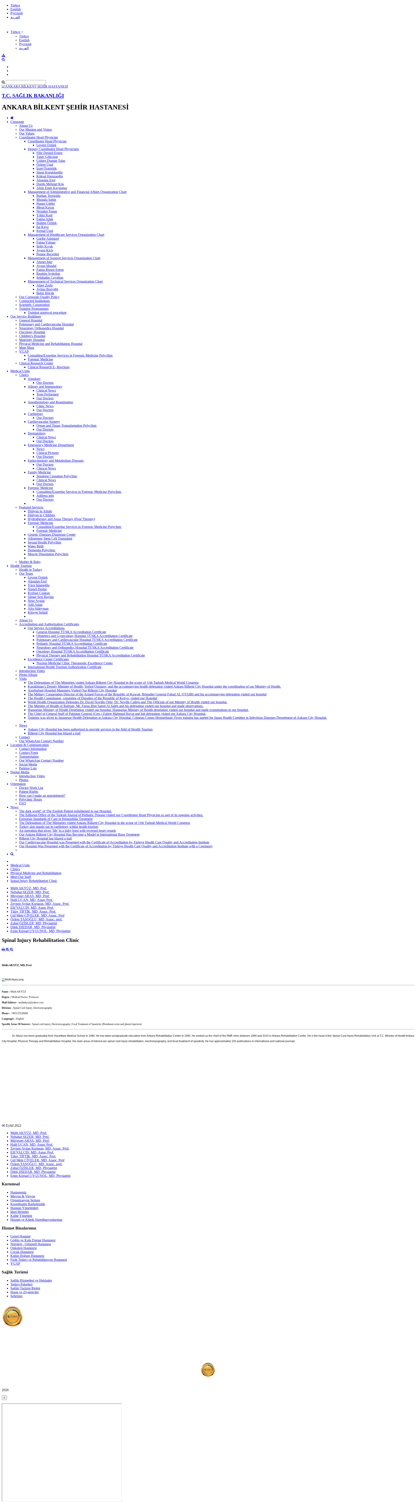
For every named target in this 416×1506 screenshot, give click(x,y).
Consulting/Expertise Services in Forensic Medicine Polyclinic (70, 355)
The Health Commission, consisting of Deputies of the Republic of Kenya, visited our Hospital (92, 698)
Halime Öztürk (46, 223)
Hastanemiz (18, 1192)
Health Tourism (21, 566)
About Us (25, 125)
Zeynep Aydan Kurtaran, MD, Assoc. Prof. (39, 904)
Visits (23, 679)
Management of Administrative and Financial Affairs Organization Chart (77, 192)
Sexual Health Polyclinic (45, 542)
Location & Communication (29, 745)
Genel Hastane (20, 1236)
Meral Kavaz (45, 207)
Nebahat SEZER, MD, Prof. (29, 892)
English (15, 9)
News (40, 449)
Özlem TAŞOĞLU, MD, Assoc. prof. (36, 919)
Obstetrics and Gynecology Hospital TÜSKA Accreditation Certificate (84, 636)
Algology (34, 379)
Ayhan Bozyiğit (47, 289)
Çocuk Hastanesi (22, 1252)
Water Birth (36, 546)
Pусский (16, 13)
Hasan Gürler (45, 203)
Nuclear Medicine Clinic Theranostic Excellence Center (74, 663)
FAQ (22, 803)
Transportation (29, 756)
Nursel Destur (37, 589)
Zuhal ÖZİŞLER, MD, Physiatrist (33, 923)
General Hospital (30, 320)
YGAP (24, 351)
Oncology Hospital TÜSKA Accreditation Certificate (72, 651)
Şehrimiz (16, 1296)
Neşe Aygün (36, 601)
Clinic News (45, 406)
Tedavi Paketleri (21, 1284)
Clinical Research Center (36, 363)
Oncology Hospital (32, 332)
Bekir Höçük (45, 293)
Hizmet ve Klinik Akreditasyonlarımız (36, 1219)
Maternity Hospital (32, 340)
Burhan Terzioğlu (48, 196)
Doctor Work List (31, 788)
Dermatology (37, 433)
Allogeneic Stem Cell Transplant (50, 538)
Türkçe (15, 5)
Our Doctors (45, 383)
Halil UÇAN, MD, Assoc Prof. (31, 900)
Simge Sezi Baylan (41, 597)
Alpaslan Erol (45, 180)
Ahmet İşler (44, 262)
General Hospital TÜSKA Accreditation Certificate (71, 632)
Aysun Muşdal (46, 266)
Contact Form (28, 753)
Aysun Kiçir (44, 250)
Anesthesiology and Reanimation (50, 402)
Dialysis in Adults (40, 511)
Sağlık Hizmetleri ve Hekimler (31, 1280)
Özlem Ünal (44, 164)
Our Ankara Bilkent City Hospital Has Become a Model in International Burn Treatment (79, 834)
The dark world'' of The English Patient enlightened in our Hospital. (65, 811)
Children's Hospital (32, 336)
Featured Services (31, 507)
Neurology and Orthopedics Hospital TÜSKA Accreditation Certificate (84, 647)
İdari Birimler (19, 1212)
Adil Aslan (35, 605)
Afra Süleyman (38, 608)
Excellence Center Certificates (48, 659)
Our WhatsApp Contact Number (41, 741)
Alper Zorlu (44, 285)
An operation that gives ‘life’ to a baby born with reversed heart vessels (67, 830)
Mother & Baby (30, 562)
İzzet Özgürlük (46, 168)
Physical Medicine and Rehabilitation (35, 873)
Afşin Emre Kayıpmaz (51, 188)
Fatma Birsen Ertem (50, 270)
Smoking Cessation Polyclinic (56, 476)
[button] (16, 32)
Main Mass (26, 347)
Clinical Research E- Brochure (49, 367)
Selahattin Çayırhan (49, 277)
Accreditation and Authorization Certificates (49, 624)
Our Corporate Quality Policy (39, 297)
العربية (15, 17)
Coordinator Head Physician (38, 137)
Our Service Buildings (25, 316)
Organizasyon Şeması (25, 1200)
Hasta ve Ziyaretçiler (24, 1292)
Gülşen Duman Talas (50, 161)
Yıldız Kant (44, 215)
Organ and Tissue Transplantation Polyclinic (66, 425)
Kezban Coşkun (39, 593)
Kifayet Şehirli (38, 612)
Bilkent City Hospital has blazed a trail (54, 733)
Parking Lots (28, 768)
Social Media (28, 764)
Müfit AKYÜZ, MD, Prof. (28, 888)
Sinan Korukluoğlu (49, 172)
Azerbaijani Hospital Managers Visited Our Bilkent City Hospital (72, 690)
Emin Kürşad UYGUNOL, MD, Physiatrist (40, 931)
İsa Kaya (42, 227)
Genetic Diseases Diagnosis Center (52, 534)
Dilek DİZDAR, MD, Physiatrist (32, 927)
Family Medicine (39, 472)
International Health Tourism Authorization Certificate (64, 667)
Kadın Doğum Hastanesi (27, 1256)
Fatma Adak (44, 219)
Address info (45, 495)
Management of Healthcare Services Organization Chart (66, 235)
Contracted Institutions (34, 301)
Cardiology (35, 414)
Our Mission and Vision (35, 129)
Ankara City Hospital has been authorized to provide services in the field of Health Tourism (90, 729)
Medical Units (20, 371)
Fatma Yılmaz (45, 242)
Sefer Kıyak (44, 246)
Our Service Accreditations (46, 628)
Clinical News (46, 390)
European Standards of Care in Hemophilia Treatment (56, 819)
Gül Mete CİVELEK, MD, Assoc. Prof (37, 915)
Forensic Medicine (40, 359)
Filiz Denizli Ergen (49, 153)
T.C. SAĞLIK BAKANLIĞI (33, 95)
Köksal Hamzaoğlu (49, 176)
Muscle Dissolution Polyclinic (48, 554)
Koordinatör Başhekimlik (27, 1204)
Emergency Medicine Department (51, 445)
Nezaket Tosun (46, 211)
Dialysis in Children (41, 515)
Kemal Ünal (44, 231)
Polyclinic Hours (30, 799)
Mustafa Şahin (46, 199)
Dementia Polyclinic (41, 550)
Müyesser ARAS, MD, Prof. (30, 896)
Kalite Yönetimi (21, 1216)
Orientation (18, 784)
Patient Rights (28, 791)
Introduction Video (32, 671)
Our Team (26, 573)
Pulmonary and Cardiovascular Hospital (46, 324)
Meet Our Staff (20, 877)
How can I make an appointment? (42, 795)
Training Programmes (34, 309)
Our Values (26, 133)
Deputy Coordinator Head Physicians (53, 149)
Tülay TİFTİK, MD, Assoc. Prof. (33, 911)
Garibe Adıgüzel (47, 238)
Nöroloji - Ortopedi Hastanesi (30, 1244)
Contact (24, 737)
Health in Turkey (30, 569)
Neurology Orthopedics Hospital (41, 328)
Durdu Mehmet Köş (50, 184)
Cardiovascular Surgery (44, 421)
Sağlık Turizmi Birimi (25, 1288)
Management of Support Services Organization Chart (64, 258)
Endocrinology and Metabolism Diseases (56, 460)
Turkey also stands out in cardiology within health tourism (58, 827)
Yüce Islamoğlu (38, 585)
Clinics (24, 375)
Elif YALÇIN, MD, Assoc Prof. (32, 907)
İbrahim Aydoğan (48, 273)
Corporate (17, 122)
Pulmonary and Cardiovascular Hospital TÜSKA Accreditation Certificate (87, 640)
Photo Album (28, 675)
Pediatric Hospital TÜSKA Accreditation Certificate (71, 643)
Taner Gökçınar (47, 157)
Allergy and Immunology (45, 386)
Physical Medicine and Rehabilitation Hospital (50, 344)
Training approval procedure (47, 312)
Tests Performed (47, 394)
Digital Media (19, 772)
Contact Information (33, 749)
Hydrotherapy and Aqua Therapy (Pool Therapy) (61, 519)
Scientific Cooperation (34, 305)
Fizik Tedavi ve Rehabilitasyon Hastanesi (38, 1259)
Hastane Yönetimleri (24, 1208)
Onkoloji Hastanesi (23, 1248)
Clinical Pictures (47, 453)
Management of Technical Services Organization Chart (65, 281)
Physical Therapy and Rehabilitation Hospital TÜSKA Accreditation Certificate (90, 655)
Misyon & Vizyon (22, 1196)
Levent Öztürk (46, 145)
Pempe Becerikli (47, 254)
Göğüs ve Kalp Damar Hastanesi (32, 1240)
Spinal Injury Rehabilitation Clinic (33, 881)
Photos (23, 780)
